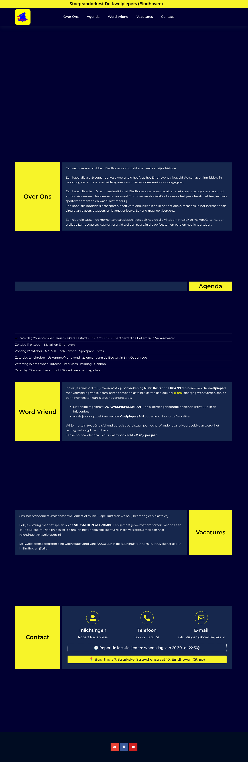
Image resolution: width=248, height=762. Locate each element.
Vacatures (145, 17)
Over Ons (71, 17)
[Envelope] (115, 747)
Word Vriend (118, 17)
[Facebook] (124, 747)
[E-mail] (201, 617)
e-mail (178, 393)
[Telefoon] (147, 617)
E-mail (201, 630)
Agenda (93, 17)
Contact (167, 17)
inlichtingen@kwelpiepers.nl (201, 637)
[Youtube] (133, 747)
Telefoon (146, 630)
